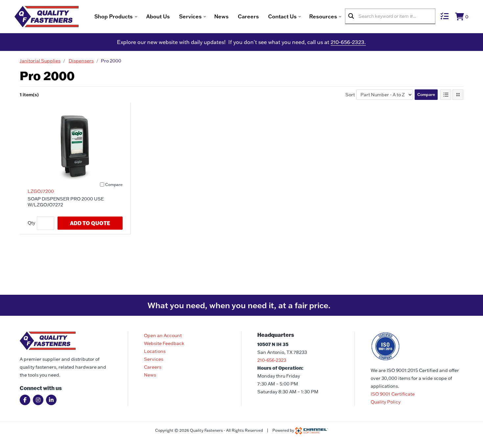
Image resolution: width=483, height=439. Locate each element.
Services (153, 359)
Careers (248, 16)
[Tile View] (457, 94)
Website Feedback (164, 343)
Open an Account (163, 335)
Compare (426, 94)
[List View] (445, 94)
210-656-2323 (271, 360)
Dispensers (81, 61)
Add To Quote (90, 223)
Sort (350, 95)
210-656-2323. (348, 42)
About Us (158, 16)
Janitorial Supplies (40, 61)
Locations (155, 351)
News (221, 16)
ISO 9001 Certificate (393, 394)
